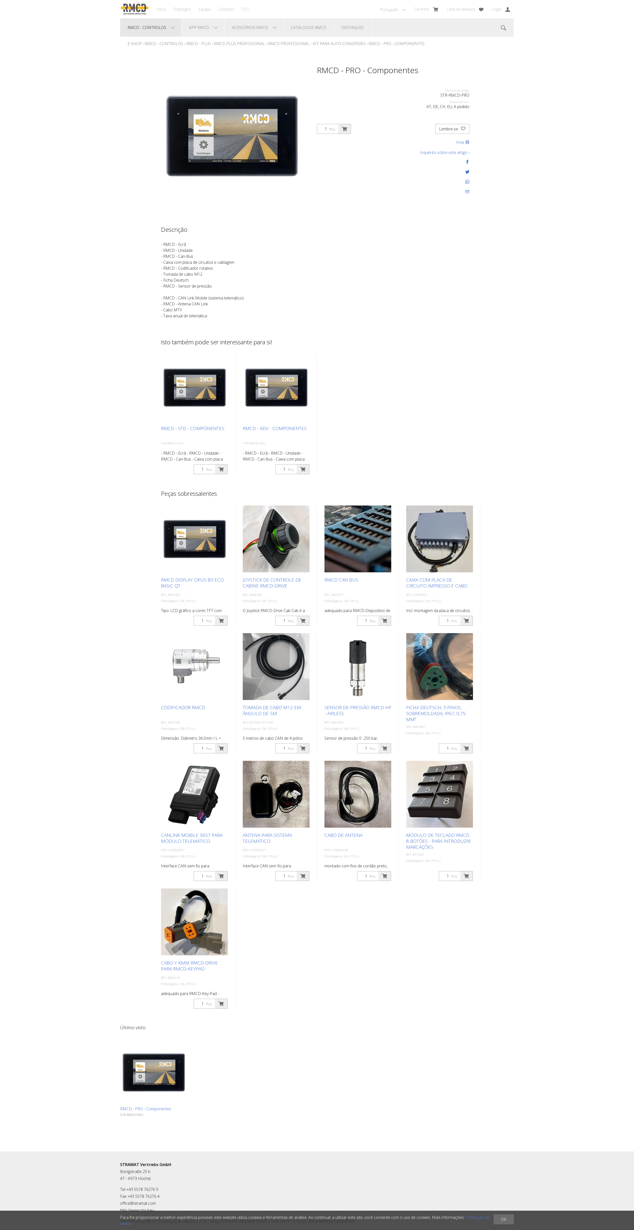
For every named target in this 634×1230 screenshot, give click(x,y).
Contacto (226, 9)
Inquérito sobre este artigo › (444, 152)
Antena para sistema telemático (267, 838)
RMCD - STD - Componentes (192, 428)
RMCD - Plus (199, 43)
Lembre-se (449, 129)
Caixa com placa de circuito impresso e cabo (436, 583)
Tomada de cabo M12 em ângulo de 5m (272, 710)
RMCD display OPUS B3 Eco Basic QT (192, 583)
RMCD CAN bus (341, 580)
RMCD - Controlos (164, 43)
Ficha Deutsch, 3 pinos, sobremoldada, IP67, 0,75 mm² (436, 713)
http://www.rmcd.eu (137, 1210)
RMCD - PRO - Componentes (396, 43)
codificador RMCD (183, 707)
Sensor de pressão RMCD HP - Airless (357, 710)
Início (161, 9)
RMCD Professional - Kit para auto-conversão (317, 43)
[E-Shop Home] (134, 9)
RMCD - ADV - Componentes (275, 428)
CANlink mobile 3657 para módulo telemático (192, 838)
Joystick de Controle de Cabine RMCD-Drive (272, 583)
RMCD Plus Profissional (239, 43)
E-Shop (135, 43)
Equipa (205, 9)
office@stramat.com (138, 1203)
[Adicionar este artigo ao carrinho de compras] (344, 129)
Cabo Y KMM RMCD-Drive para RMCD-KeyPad (189, 966)
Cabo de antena (343, 835)
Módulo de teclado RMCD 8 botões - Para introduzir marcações (438, 841)
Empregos (182, 9)
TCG (245, 9)
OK (503, 1219)
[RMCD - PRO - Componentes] (153, 1072)
